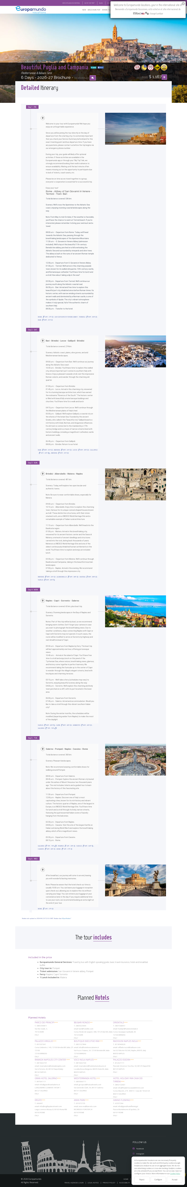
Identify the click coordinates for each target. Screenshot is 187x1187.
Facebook (140, 1149)
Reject (141, 1179)
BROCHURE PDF (94, 10)
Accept (174, 1179)
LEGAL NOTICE (93, 1183)
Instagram (140, 1154)
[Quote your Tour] (164, 77)
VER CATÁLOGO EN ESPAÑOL (71, 3)
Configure (158, 1179)
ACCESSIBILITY (124, 1183)
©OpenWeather (66, 918)
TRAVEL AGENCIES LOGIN (74, 1183)
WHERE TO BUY (108, 10)
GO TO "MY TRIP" (89, 3)
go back (94, 67)
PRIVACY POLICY (109, 1183)
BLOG (101, 3)
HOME (126, 1179)
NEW (84, 10)
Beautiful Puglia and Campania (55, 67)
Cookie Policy (175, 1173)
